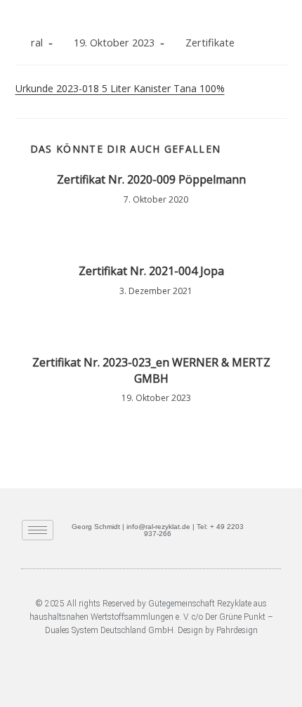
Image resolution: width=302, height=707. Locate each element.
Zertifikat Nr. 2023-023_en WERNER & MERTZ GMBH (151, 370)
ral (37, 42)
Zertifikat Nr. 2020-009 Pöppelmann (151, 179)
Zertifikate (210, 42)
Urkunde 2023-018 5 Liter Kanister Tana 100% (120, 88)
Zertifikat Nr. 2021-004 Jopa (151, 271)
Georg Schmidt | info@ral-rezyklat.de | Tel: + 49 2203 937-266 (158, 530)
